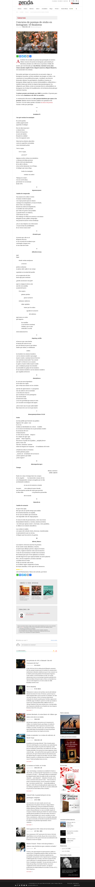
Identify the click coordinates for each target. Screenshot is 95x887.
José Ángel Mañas (38, 831)
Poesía (25, 8)
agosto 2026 (65, 848)
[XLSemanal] (75, 3)
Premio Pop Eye (76, 883)
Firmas (19, 8)
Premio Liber (69, 883)
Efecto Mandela (31, 686)
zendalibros (37, 719)
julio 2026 (64, 851)
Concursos (26, 12)
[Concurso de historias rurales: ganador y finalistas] (48, 590)
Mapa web (60, 883)
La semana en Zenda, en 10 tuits (36, 765)
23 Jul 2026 (69, 842)
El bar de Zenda (70, 825)
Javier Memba (37, 800)
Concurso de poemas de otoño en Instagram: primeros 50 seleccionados (24, 598)
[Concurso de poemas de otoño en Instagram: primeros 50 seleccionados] (25, 590)
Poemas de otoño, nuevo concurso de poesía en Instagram (36, 597)
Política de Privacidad (46, 883)
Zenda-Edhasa (64, 8)
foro (22, 627)
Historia (31, 8)
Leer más (28, 710)
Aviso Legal (39, 883)
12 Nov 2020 (18, 27)
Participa (56, 883)
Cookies (52, 883)
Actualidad (44, 8)
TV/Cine (56, 8)
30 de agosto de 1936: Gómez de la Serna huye (40, 829)
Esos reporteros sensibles (72, 831)
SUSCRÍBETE (60, 1)
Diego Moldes (37, 665)
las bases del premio (47, 102)
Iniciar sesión (54, 640)
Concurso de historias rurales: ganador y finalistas (48, 597)
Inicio (17, 12)
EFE (35, 848)
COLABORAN (54, 1)
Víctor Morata (37, 689)
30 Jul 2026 (69, 834)
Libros (37, 8)
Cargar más (36, 876)
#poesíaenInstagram (36, 27)
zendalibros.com (26, 27)
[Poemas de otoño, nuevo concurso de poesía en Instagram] (37, 590)
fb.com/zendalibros (30, 614)
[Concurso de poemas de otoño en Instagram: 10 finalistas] (36, 42)
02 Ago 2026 (69, 827)
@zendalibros (47, 613)
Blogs (51, 8)
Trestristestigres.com (33, 883)
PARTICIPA (65, 1)
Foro (70, 8)
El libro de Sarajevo (71, 838)
